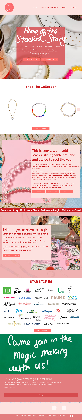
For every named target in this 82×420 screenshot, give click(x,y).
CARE (29, 415)
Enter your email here (9, 387)
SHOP (17, 415)
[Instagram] (70, 416)
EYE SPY (49, 415)
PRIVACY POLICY (49, 418)
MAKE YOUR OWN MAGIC (59, 415)
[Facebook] (72, 416)
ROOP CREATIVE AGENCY (40, 418)
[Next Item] (78, 109)
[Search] (10, 416)
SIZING (34, 415)
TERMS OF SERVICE (57, 418)
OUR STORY (41, 415)
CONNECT (23, 415)
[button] (65, 7)
